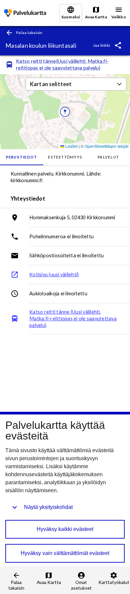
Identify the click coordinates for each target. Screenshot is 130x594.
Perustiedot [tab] (22, 157)
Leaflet (71, 146)
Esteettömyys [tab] (65, 157)
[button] (76, 84)
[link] (25, 13)
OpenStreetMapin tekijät (106, 146)
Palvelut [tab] (108, 157)
